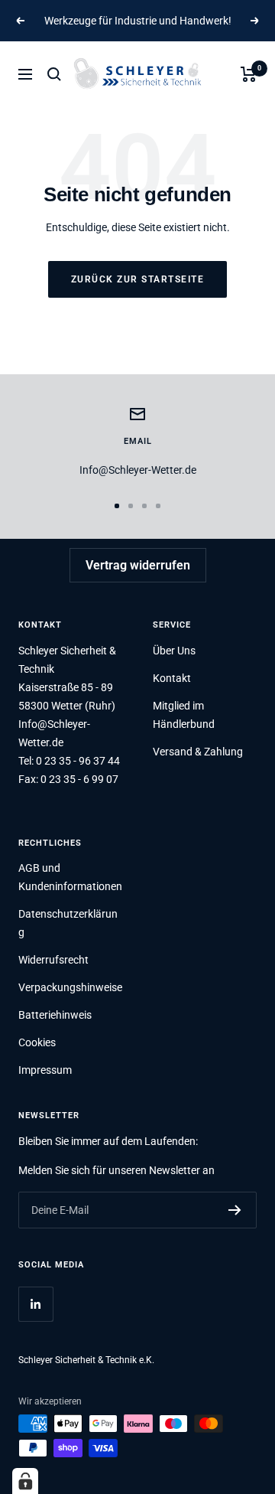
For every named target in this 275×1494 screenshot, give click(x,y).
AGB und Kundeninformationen (70, 877)
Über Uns (174, 650)
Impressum (45, 1070)
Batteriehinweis (55, 1015)
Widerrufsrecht (53, 960)
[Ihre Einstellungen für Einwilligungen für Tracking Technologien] (25, 1481)
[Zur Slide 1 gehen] (117, 506)
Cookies (37, 1042)
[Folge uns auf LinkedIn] (35, 1304)
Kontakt (172, 678)
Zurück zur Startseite (138, 279)
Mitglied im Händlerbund (184, 715)
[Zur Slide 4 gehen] (158, 506)
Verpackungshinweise (70, 987)
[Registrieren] (234, 1210)
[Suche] (54, 74)
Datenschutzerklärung (68, 923)
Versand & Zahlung (198, 751)
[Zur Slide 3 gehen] (144, 506)
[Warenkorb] (249, 74)
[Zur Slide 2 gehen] (130, 506)
